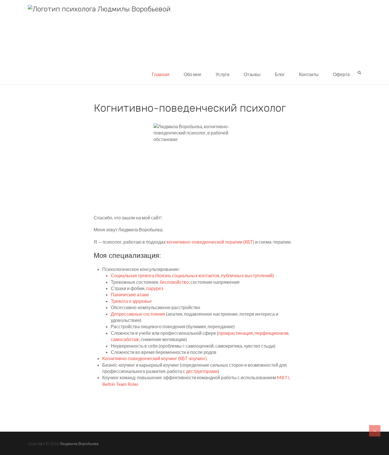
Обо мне (192, 74)
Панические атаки (130, 294)
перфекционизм (271, 333)
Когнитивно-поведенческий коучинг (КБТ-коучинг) (154, 358)
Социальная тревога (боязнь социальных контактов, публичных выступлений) (192, 275)
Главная (160, 74)
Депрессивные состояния (138, 314)
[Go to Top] (374, 430)
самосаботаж (125, 339)
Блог (280, 74)
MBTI (283, 377)
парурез (154, 288)
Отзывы (252, 74)
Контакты (309, 74)
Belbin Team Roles (120, 384)
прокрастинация (235, 333)
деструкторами (202, 371)
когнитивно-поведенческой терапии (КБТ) (210, 241)
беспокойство (174, 282)
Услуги (223, 74)
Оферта (341, 74)
